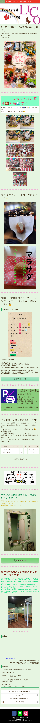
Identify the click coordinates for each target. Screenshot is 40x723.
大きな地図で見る (10, 658)
